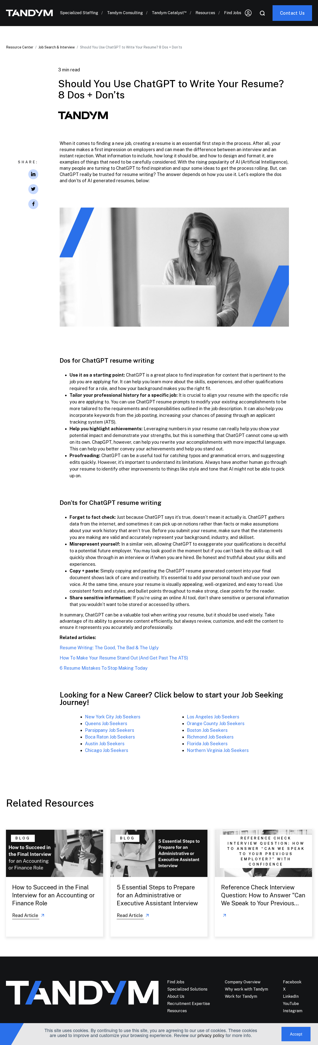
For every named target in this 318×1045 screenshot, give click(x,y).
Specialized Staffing (79, 12)
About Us (175, 996)
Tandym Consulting (125, 12)
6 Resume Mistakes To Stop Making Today (104, 668)
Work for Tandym (241, 996)
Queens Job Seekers (106, 723)
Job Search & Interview (57, 47)
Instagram (292, 1010)
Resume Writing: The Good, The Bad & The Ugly (109, 647)
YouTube (291, 1003)
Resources (205, 12)
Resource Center (19, 47)
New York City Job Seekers (112, 716)
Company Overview (242, 982)
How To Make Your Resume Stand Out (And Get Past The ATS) (124, 657)
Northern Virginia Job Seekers (218, 750)
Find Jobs (232, 12)
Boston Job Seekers (207, 730)
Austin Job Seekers (104, 743)
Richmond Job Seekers (210, 737)
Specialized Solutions (187, 989)
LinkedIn (291, 996)
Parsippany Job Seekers (109, 730)
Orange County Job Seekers (215, 723)
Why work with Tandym (246, 989)
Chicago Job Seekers (106, 750)
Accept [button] (296, 1034)
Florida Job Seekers (207, 743)
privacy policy (211, 1035)
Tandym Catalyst (169, 12)
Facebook (292, 982)
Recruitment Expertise (188, 1003)
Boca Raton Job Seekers (110, 737)
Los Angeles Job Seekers (213, 716)
